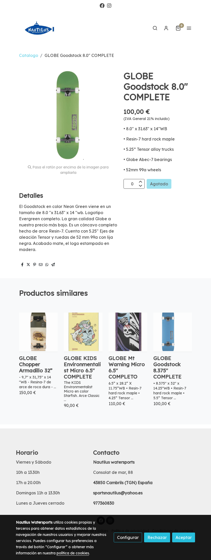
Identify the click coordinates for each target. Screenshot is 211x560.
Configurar (128, 537)
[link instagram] (109, 5)
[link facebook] (102, 5)
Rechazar (157, 537)
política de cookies (73, 553)
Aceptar (183, 537)
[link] (41, 28)
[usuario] (166, 28)
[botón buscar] (155, 28)
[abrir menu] (189, 28)
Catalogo (28, 55)
